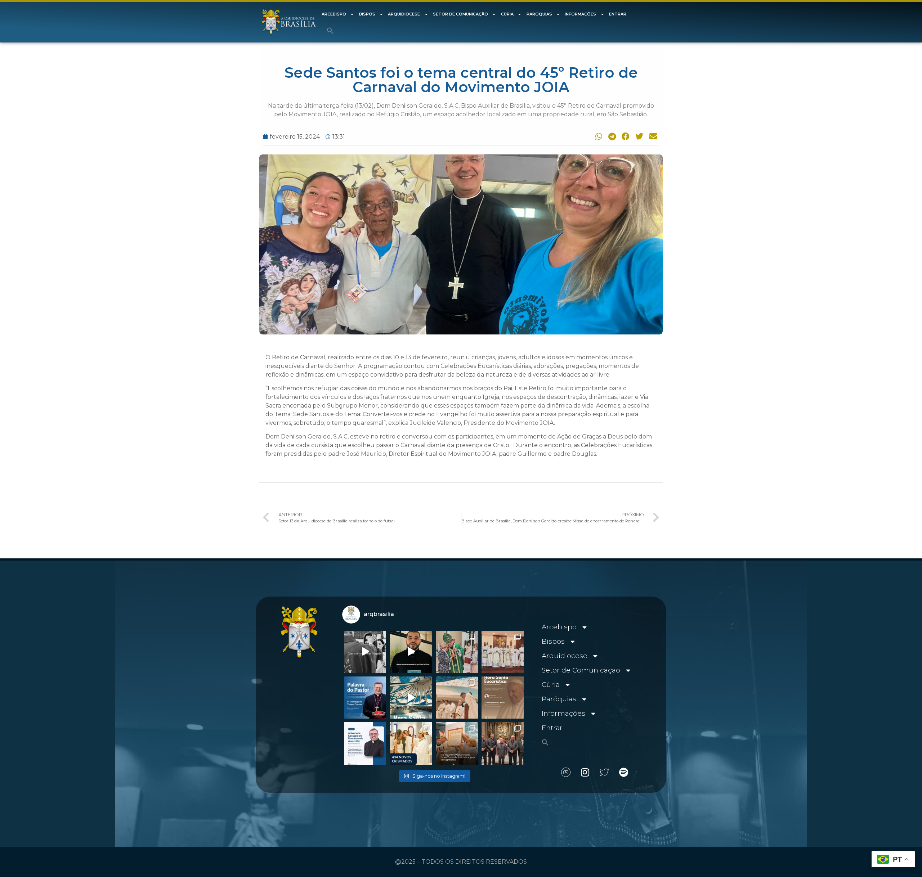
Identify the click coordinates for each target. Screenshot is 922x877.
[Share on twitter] (638, 136)
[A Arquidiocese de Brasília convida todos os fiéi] (503, 697)
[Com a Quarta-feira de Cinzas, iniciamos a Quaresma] (365, 652)
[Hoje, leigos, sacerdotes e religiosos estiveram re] (457, 697)
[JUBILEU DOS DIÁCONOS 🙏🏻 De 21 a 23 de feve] (503, 743)
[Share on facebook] (624, 136)
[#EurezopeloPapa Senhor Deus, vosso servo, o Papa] (411, 697)
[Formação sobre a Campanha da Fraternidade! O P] (411, 652)
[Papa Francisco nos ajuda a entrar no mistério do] (365, 697)
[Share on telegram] (611, 136)
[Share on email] (652, 136)
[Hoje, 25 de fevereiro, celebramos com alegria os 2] (365, 743)
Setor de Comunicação (460, 14)
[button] (330, 30)
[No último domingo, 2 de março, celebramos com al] (457, 652)
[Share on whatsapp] (597, 136)
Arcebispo (334, 14)
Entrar (617, 14)
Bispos (367, 14)
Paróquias (539, 14)
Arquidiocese (404, 14)
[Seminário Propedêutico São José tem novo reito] (503, 652)
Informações (580, 14)
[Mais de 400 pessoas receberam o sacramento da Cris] (411, 743)
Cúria (507, 14)
